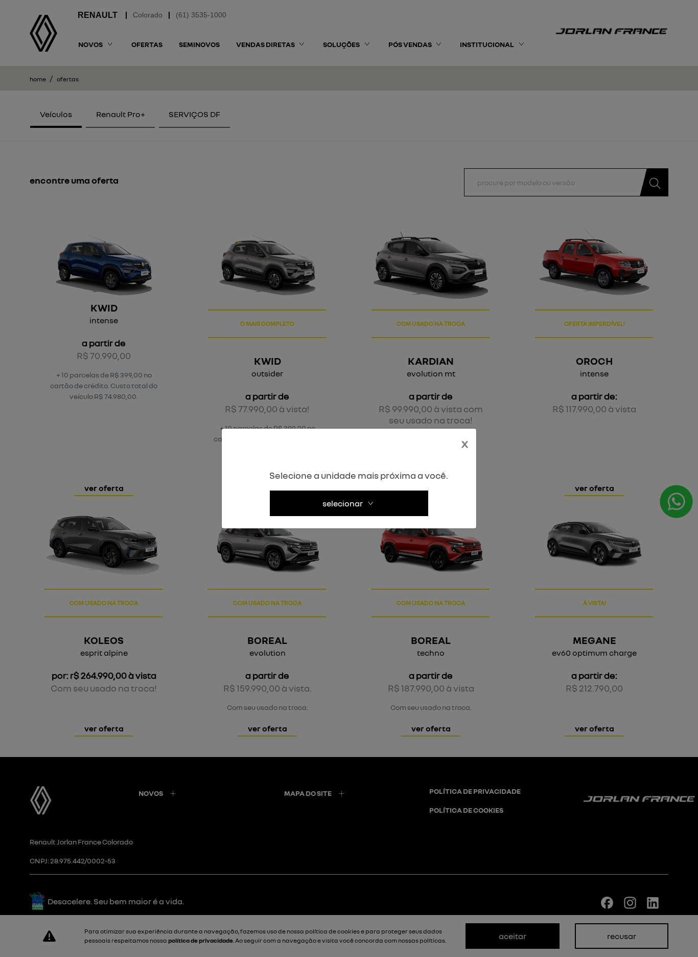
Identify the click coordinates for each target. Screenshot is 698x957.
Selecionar (342, 503)
